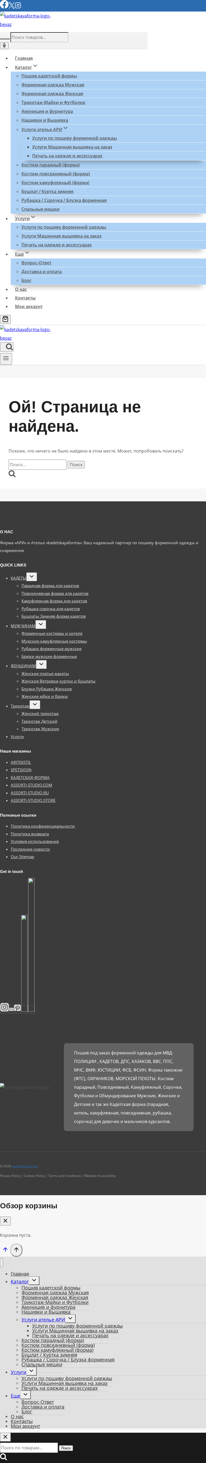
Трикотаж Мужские (40, 728)
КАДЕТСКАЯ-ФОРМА (30, 777)
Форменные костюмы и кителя (51, 633)
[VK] (24, 1009)
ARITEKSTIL (21, 762)
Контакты (25, 298)
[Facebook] (4, 7)
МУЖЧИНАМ (23, 625)
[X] (12, 7)
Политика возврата (30, 833)
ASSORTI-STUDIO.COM (31, 785)
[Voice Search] (4, 45)
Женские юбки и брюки (44, 696)
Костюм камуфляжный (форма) (55, 183)
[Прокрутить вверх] (5, 1250)
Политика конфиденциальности (43, 826)
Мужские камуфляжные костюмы (54, 641)
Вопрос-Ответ (36, 263)
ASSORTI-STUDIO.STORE (33, 800)
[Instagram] (18, 7)
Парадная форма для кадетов (50, 585)
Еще (15, 1395)
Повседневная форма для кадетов (55, 593)
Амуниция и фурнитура (47, 111)
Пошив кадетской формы (49, 76)
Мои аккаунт (29, 306)
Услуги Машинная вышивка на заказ (72, 147)
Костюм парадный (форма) (50, 165)
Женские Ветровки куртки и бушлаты (58, 681)
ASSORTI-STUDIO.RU (30, 792)
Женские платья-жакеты (45, 673)
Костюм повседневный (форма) (55, 174)
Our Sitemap (22, 856)
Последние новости (30, 849)
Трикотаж (20, 706)
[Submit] (5, 38)
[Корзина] (5, 319)
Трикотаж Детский (39, 721)
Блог (26, 280)
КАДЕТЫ (18, 578)
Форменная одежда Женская (52, 94)
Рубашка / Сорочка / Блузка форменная (64, 200)
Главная (24, 58)
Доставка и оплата (41, 272)
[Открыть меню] (6, 359)
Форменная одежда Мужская (52, 85)
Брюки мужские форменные (49, 656)
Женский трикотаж (40, 713)
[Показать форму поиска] (6, 347)
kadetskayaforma (25, 1166)
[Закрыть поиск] (5, 1437)
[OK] (31, 1009)
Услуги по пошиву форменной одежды (74, 138)
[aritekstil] (17, 1009)
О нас (21, 289)
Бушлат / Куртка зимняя (47, 191)
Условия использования (35, 841)
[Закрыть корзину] (5, 1221)
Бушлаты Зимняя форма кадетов (53, 616)
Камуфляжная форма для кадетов (54, 600)
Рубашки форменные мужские (51, 648)
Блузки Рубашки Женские (46, 688)
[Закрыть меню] (1, 1262)
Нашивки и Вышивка (44, 120)
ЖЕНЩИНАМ (23, 665)
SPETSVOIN (21, 769)
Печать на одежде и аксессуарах (67, 156)
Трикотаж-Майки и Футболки (53, 102)
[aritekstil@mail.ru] (11, 1009)
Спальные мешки (40, 209)
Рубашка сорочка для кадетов (50, 608)
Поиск (66, 1448)
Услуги (17, 736)
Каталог (20, 1281)
